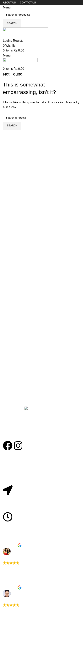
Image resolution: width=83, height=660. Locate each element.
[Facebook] (8, 445)
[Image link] (41, 423)
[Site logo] (25, 32)
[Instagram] (18, 445)
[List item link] (41, 476)
